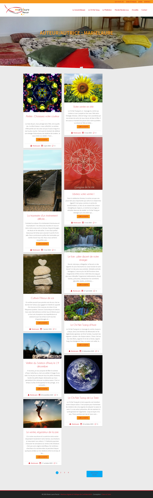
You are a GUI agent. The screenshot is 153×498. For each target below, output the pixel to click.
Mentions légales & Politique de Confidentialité (76, 494)
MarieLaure (36, 146)
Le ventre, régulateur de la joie (42, 432)
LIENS (140, 2)
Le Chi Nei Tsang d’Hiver (83, 324)
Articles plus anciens (94, 474)
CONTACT (147, 2)
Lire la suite (42, 140)
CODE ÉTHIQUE (131, 2)
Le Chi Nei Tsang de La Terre (83, 397)
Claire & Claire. (106, 494)
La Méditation (107, 10)
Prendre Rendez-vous (122, 10)
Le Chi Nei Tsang (93, 10)
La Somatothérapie (79, 10)
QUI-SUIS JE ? (119, 2)
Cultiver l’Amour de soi (42, 298)
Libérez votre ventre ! (83, 194)
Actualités (135, 10)
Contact (144, 10)
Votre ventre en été (83, 106)
